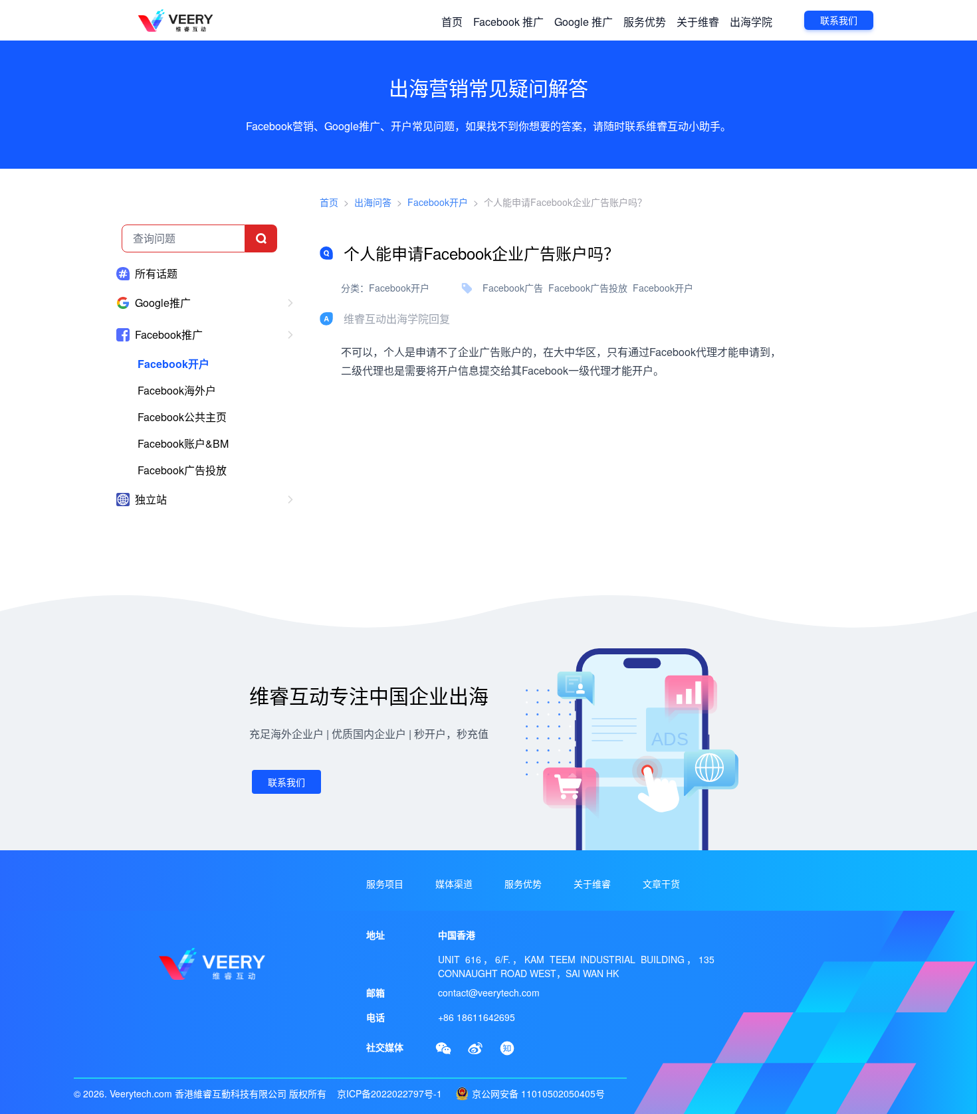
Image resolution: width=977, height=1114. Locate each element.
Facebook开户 (173, 363)
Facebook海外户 (177, 390)
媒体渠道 (454, 883)
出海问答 (372, 202)
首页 (452, 21)
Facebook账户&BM (183, 443)
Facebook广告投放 (182, 470)
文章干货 (661, 883)
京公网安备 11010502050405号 (538, 1093)
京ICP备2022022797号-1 (389, 1093)
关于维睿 (698, 21)
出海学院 (751, 21)
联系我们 (838, 20)
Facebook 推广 (508, 21)
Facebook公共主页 (182, 416)
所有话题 (156, 273)
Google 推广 (583, 21)
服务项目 (384, 883)
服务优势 (644, 21)
